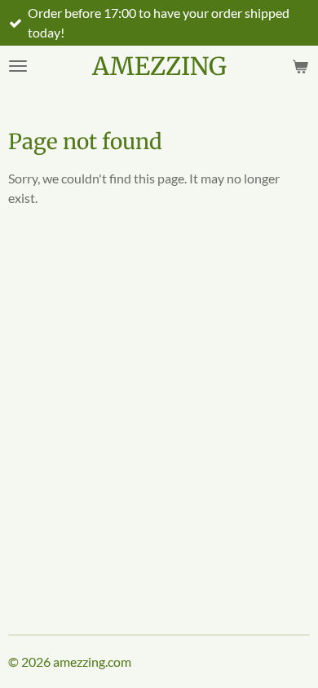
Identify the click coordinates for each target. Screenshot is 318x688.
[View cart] (300, 66)
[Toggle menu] (18, 66)
